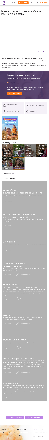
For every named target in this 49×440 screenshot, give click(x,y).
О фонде (4, 429)
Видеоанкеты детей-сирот (9, 432)
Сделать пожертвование (34, 417)
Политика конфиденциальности (40, 432)
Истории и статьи (21, 429)
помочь (24, 2)
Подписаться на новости (15, 417)
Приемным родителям (23, 432)
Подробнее (8, 225)
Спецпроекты (20, 435)
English (43, 429)
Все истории (7, 173)
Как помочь (5, 435)
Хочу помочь (8, 201)
